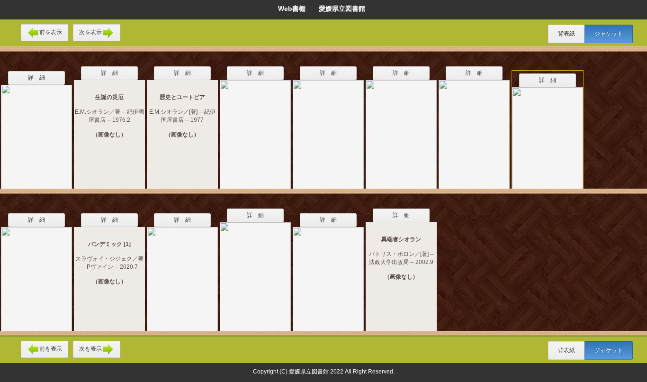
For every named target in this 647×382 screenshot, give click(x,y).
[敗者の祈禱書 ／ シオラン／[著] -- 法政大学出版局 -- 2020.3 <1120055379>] (255, 128)
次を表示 (90, 32)
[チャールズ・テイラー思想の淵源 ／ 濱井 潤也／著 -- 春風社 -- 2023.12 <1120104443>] (255, 271)
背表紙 (566, 33)
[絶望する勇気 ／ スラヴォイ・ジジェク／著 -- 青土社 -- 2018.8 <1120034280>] (36, 273)
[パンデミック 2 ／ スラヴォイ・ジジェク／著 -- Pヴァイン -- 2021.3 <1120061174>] (182, 273)
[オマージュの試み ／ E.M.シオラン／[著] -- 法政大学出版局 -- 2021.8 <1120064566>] (401, 128)
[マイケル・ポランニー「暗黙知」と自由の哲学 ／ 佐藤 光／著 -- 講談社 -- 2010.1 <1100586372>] (36, 130)
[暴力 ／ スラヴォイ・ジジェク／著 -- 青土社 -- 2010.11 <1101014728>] (474, 128)
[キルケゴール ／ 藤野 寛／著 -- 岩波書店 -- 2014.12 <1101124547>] (328, 273)
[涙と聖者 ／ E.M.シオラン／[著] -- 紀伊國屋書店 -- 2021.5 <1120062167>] (328, 128)
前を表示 (50, 32)
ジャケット (608, 33)
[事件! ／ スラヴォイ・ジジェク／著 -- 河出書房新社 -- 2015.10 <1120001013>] (547, 133)
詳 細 (36, 77)
